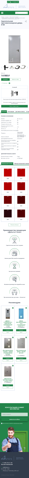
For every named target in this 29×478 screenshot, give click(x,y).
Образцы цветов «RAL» (7, 163)
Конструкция (11, 111)
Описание (4, 111)
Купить (8, 332)
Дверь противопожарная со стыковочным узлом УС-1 (21, 323)
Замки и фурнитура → (15, 106)
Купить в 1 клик (15, 79)
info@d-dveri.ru (6, 467)
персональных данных (18, 423)
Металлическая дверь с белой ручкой (21, 352)
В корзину (5, 79)
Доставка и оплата (20, 111)
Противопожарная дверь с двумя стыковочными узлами (8, 352)
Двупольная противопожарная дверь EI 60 (8, 380)
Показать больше (15, 224)
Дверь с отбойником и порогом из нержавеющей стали (7, 323)
